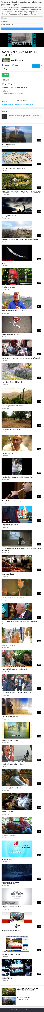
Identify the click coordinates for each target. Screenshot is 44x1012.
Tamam (22, 29)
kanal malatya (6, 104)
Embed (5, 74)
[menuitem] (32, 44)
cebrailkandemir (17, 60)
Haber (11, 87)
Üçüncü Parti (5, 21)
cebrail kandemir (17, 104)
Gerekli (5, 18)
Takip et (35, 66)
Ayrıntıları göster (6, 25)
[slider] (22, 41)
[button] (7, 44)
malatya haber (28, 104)
